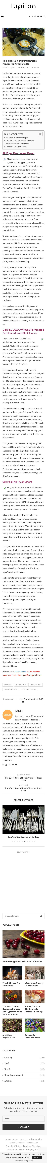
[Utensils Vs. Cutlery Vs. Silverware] (34, 973)
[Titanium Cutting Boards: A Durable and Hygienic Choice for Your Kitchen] (12, 996)
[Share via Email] (23, 701)
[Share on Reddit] (34, 699)
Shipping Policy (33, 1149)
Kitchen (24, 1080)
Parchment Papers (29, 689)
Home (8, 1139)
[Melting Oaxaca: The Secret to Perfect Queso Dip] (34, 996)
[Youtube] (41, 16)
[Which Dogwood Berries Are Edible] (23, 944)
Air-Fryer (8, 685)
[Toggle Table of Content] (39, 134)
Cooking (24, 1057)
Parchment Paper (10, 689)
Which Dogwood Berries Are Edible (22, 961)
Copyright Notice (13, 1146)
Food (24, 1063)
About (15, 1139)
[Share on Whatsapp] (37, 699)
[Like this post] (21, 699)
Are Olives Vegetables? (9, 1036)
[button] (5, 823)
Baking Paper (21, 685)
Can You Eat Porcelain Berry (32, 1036)
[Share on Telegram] (39, 699)
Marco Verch (20, 671)
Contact (23, 1139)
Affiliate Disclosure (15, 1149)
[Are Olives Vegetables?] (12, 1025)
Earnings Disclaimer (32, 1146)
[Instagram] (35, 16)
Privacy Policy (35, 1139)
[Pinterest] (38, 16)
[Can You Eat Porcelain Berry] (34, 1025)
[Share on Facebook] (24, 699)
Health (24, 1069)
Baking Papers (35, 685)
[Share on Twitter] (26, 699)
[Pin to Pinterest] (29, 699)
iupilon (12, 67)
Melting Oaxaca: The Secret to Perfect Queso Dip (34, 1009)
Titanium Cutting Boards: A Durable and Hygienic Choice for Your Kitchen (12, 1010)
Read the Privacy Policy (24, 1160)
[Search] (44, 16)
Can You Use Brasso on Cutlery (23, 837)
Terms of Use (32, 1142)
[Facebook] (29, 16)
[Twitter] (32, 16)
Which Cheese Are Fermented (11, 984)
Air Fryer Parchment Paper (17, 138)
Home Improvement (24, 1075)
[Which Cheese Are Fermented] (12, 973)
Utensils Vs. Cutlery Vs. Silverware (34, 984)
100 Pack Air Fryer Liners (16, 146)
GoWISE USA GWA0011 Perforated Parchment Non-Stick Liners (20, 142)
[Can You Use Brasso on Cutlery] (23, 819)
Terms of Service (16, 1142)
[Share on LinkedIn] (31, 699)
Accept (37, 1157)
